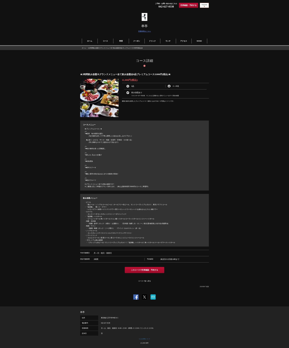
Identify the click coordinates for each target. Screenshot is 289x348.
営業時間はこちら (144, 31)
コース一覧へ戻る (144, 281)
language (204, 4)
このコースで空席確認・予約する (144, 270)
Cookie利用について (144, 339)
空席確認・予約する (188, 5)
